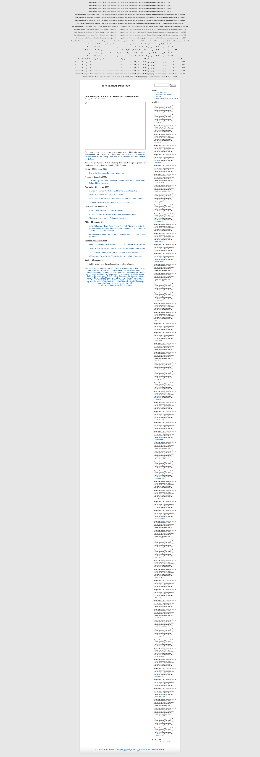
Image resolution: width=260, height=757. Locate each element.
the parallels (108, 282)
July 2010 (158, 320)
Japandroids (125, 274)
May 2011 (158, 123)
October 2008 (159, 735)
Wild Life (129, 284)
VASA (100, 284)
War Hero (106, 284)
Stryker (136, 280)
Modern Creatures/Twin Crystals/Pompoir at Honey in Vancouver (112, 214)
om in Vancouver (117, 173)
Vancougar (140, 282)
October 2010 (159, 261)
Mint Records (132, 276)
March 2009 (158, 637)
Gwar (128, 272)
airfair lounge (94, 268)
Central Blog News (112, 286)
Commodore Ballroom (93, 272)
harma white (134, 272)
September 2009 (160, 518)
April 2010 (158, 380)
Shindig (125, 280)
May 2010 (158, 360)
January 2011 (159, 202)
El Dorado (114, 272)
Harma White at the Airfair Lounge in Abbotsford (106, 195)
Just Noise (135, 274)
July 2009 (158, 557)
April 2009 (158, 617)
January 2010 (159, 439)
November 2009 (160, 478)
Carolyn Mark (117, 270)
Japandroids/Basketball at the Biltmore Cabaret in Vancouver (111, 203)
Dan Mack (105, 272)
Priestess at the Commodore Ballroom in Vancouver (108, 218)
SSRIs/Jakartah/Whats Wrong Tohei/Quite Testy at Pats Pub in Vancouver (115, 256)
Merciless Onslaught (118, 276)
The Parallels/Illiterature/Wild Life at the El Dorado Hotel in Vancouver (114, 252)
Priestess (90, 280)
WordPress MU (121, 749)
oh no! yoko (125, 278)
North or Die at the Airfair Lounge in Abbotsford (106, 210)
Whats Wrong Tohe (118, 284)
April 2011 (158, 142)
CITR (125, 270)
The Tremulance (120, 282)
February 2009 (159, 656)
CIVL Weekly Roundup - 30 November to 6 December (112, 96)
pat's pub (133, 278)
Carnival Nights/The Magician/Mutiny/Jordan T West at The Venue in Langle (116, 248)
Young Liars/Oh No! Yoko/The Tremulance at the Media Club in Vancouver (116, 199)
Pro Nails (98, 280)
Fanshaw (121, 272)
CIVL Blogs (136, 749)
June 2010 (158, 340)
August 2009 (159, 538)
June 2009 (158, 577)
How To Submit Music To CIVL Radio (166, 98)
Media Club (106, 276)
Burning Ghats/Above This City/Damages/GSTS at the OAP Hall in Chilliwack (117, 245)
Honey (94, 274)
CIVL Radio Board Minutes (163, 94)
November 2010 (160, 241)
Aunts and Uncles (106, 268)
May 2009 (158, 597)
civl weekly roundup (134, 270)
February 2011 (159, 182)
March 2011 (158, 162)
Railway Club (116, 280)
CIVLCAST (158, 96)
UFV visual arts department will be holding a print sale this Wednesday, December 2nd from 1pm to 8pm (115, 157)
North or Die (115, 278)
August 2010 (159, 300)
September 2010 (160, 281)
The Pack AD (98, 282)
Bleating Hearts (93, 270)
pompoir (140, 278)
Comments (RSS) (135, 751)
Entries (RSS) (123, 751)
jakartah (117, 274)
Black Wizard (140, 268)
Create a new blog (147, 749)
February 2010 (159, 419)
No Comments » (126, 286)
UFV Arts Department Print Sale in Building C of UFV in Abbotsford (113, 191)
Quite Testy (107, 280)
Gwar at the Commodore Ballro (100, 173)
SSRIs (131, 280)
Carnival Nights (105, 270)
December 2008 (160, 696)
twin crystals (130, 282)
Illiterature (109, 274)
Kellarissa (97, 276)
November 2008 (160, 716)
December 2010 (160, 221)
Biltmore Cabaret (128, 268)
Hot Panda (101, 274)
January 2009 (159, 676)
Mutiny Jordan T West (102, 278)
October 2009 (159, 498)
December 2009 (160, 459)
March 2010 (158, 399)
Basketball (117, 268)
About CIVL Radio (160, 92)
